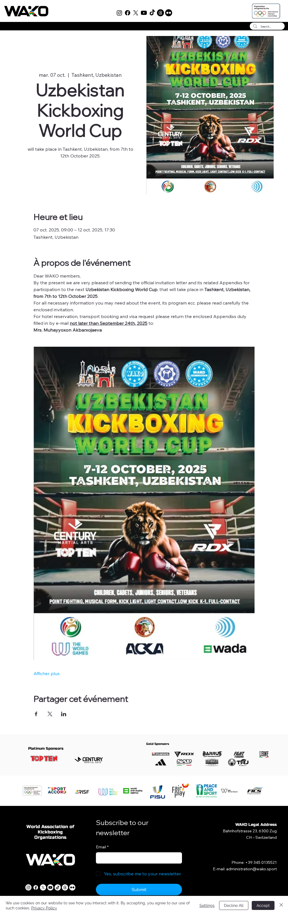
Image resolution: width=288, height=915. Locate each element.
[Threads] (160, 12)
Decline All (234, 905)
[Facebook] (127, 12)
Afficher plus (46, 673)
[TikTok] (152, 12)
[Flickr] (168, 12)
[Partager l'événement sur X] (50, 714)
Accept (263, 905)
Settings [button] (207, 905)
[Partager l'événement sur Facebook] (36, 714)
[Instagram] (119, 12)
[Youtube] (143, 12)
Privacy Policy (44, 908)
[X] (135, 12)
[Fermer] (281, 905)
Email (102, 846)
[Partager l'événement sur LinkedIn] (63, 714)
